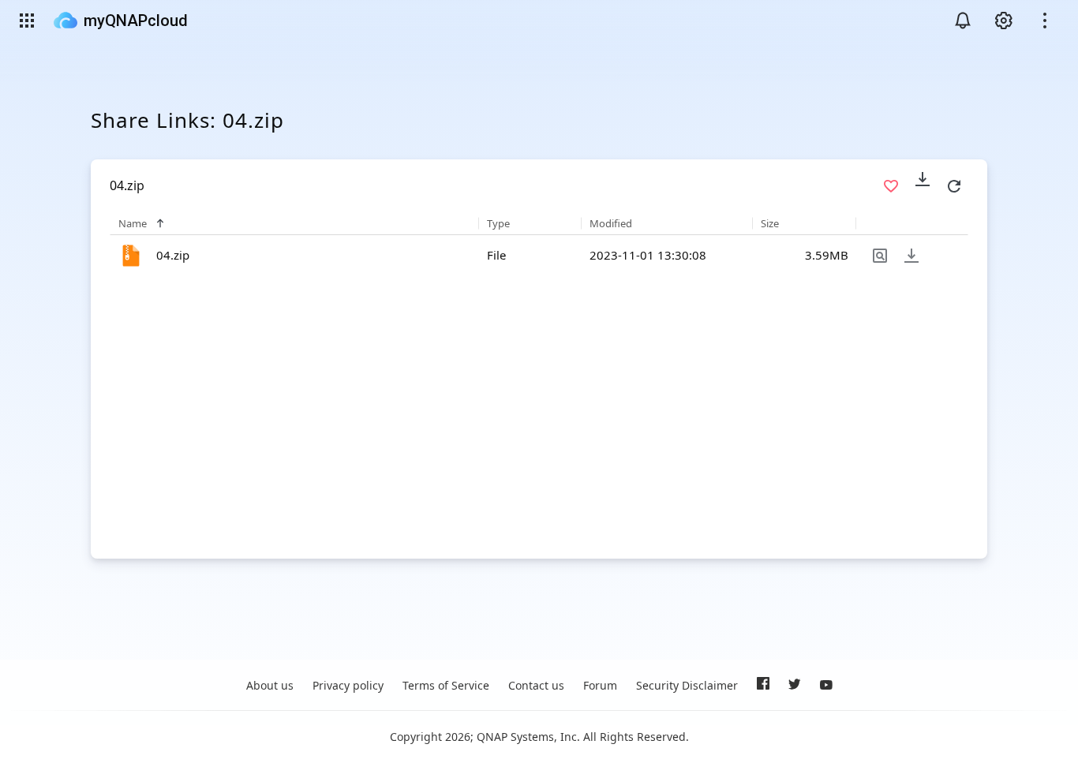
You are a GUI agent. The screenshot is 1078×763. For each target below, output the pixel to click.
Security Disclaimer (687, 685)
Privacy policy (348, 685)
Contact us (536, 685)
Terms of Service (445, 685)
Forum (600, 685)
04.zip (172, 255)
